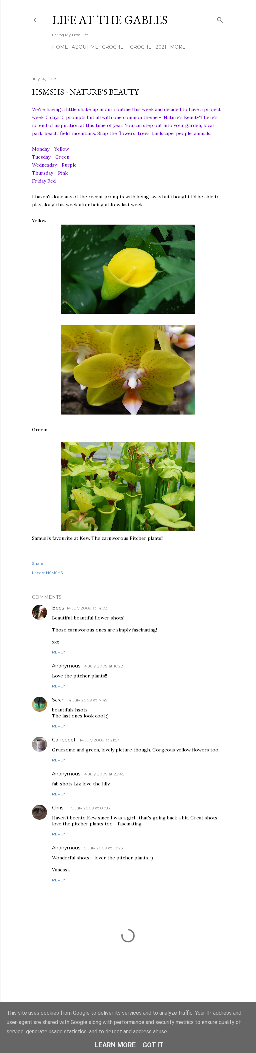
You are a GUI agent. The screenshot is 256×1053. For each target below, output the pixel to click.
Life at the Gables (110, 20)
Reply (58, 651)
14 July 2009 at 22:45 (103, 773)
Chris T (59, 808)
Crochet (114, 47)
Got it (153, 1045)
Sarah (58, 700)
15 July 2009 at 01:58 (90, 807)
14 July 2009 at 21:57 (99, 739)
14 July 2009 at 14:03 (87, 607)
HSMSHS (54, 572)
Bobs (58, 608)
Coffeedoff (64, 740)
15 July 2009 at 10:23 (103, 847)
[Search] (220, 18)
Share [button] (37, 563)
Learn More (115, 1045)
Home (60, 47)
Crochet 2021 (148, 47)
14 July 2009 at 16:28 (103, 665)
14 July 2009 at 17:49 (87, 699)
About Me (85, 47)
